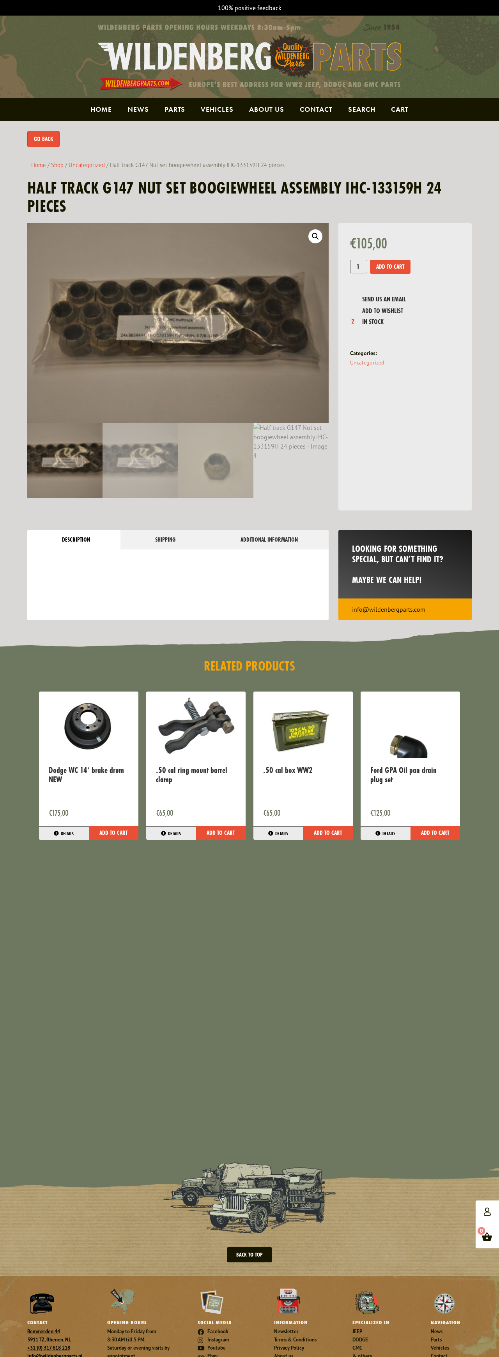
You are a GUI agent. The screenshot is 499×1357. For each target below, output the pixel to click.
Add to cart (390, 266)
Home (101, 109)
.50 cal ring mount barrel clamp (191, 774)
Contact (316, 109)
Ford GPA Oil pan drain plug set (403, 774)
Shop (57, 165)
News (138, 109)
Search (361, 109)
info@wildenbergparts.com (388, 609)
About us (266, 109)
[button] (315, 236)
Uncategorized (87, 165)
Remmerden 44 (43, 1331)
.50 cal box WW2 (288, 770)
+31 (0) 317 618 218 (48, 1348)
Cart (400, 109)
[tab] (73, 539)
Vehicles (217, 109)
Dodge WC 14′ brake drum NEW (86, 774)
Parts (175, 109)
